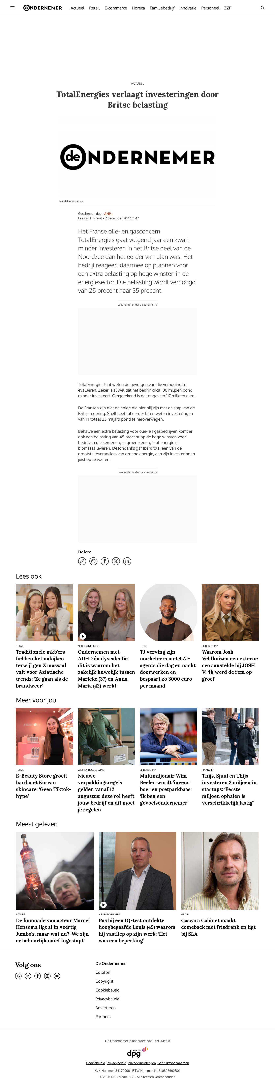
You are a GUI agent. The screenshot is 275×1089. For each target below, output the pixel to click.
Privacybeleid (116, 1063)
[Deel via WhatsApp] (93, 561)
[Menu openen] (12, 8)
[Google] (18, 976)
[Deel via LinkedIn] (127, 561)
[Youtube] (57, 976)
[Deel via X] (116, 561)
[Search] (262, 8)
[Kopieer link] (82, 561)
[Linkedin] (28, 976)
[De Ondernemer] (42, 8)
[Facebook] (37, 976)
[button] (142, 1063)
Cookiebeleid (95, 1063)
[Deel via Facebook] (105, 561)
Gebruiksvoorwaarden (173, 1063)
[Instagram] (47, 976)
